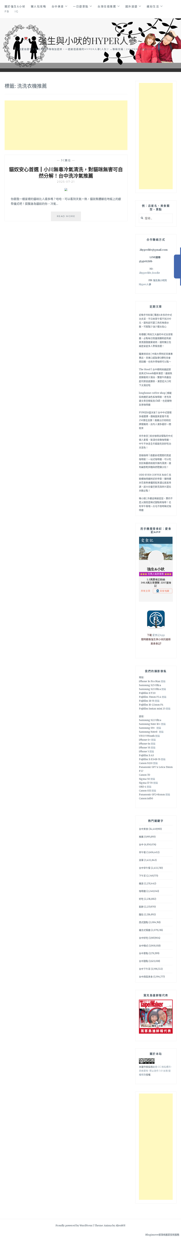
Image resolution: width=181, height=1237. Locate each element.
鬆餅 (141, 906)
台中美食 (58, 6)
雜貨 (141, 883)
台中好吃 (143, 937)
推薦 (141, 836)
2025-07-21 (66, 181)
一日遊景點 (81, 6)
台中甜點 (143, 961)
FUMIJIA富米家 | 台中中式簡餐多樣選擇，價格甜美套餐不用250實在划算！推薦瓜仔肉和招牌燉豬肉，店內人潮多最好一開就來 (155, 420)
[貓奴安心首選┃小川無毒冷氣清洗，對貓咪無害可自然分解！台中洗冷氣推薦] (66, 190)
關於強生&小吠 (15, 6)
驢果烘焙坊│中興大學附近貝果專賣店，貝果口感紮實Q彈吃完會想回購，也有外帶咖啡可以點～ (156, 357)
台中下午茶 (144, 968)
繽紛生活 (153, 6)
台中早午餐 (144, 867)
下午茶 (142, 875)
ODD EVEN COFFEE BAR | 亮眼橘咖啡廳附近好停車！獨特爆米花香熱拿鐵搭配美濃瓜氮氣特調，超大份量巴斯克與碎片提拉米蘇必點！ (155, 482)
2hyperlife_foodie (149, 272)
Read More (69, 218)
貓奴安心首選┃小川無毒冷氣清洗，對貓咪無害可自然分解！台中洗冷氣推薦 (66, 172)
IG (16, 11)
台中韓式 (143, 945)
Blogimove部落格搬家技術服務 (162, 1234)
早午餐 (142, 852)
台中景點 (143, 953)
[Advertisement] (66, 125)
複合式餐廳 (144, 930)
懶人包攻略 (38, 6)
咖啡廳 (142, 891)
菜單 (141, 860)
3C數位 (66, 160)
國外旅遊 (131, 6)
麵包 (141, 914)
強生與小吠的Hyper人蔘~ (90, 40)
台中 (141, 844)
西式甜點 (143, 922)
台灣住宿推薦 (107, 6)
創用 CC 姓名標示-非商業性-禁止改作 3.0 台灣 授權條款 (155, 1070)
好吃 (141, 898)
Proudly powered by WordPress (74, 1225)
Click (177, 266)
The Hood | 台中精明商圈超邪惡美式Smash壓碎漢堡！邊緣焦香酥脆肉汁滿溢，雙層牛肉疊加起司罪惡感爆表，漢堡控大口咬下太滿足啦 (155, 377)
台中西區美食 (146, 976)
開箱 (163, 681)
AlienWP (120, 1225)
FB (7, 11)
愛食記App (158, 635)
